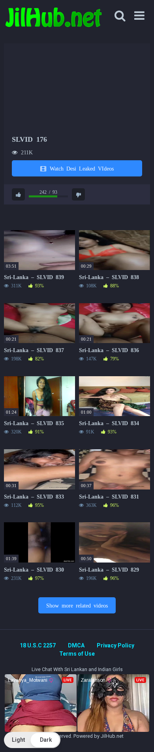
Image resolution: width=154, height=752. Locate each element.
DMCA (76, 645)
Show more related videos (77, 605)
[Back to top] (139, 736)
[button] (32, 740)
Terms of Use (77, 654)
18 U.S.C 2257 (38, 645)
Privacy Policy (115, 645)
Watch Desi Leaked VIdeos (80, 168)
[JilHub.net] (53, 20)
